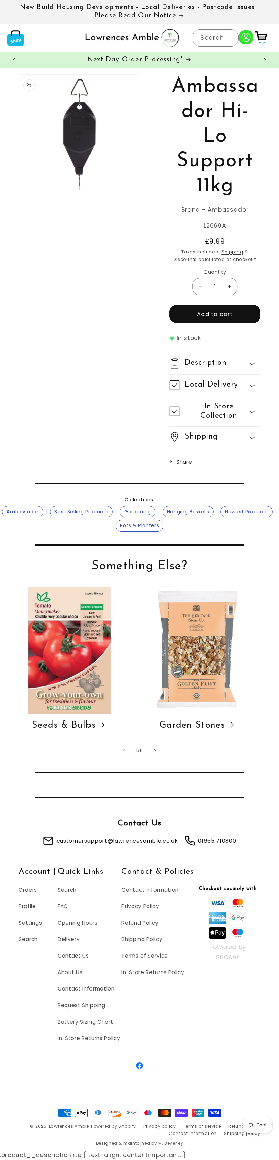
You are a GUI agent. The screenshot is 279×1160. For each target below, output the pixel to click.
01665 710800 (217, 841)
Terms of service (202, 1126)
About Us (70, 972)
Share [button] (184, 461)
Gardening (137, 511)
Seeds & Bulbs (64, 725)
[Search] (230, 38)
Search (28, 939)
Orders (28, 889)
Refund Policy (140, 922)
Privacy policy (159, 1126)
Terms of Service (144, 955)
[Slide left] (123, 750)
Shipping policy (242, 1133)
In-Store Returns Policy (89, 1038)
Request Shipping (81, 1005)
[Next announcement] (265, 59)
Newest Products (246, 511)
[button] (15, 38)
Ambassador (22, 511)
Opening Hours (78, 922)
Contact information (193, 1133)
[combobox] (215, 38)
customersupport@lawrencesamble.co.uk (117, 841)
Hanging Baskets (188, 511)
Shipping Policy (141, 939)
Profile (27, 906)
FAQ (63, 906)
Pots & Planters (139, 525)
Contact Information (86, 988)
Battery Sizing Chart (85, 1021)
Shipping (232, 252)
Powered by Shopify (113, 1126)
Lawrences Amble (69, 1126)
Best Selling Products (81, 511)
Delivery (69, 939)
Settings (30, 922)
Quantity (214, 272)
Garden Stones (192, 725)
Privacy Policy (140, 906)
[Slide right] (155, 750)
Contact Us (73, 955)
